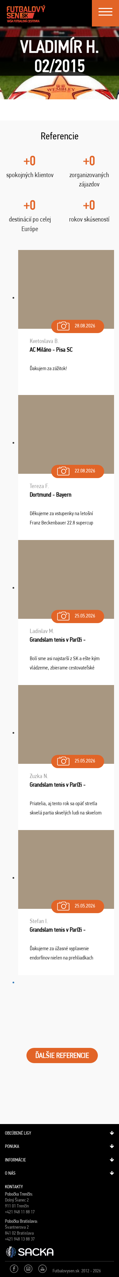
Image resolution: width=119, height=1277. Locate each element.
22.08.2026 (85, 470)
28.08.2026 (85, 325)
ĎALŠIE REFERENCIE (62, 1055)
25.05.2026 (85, 616)
